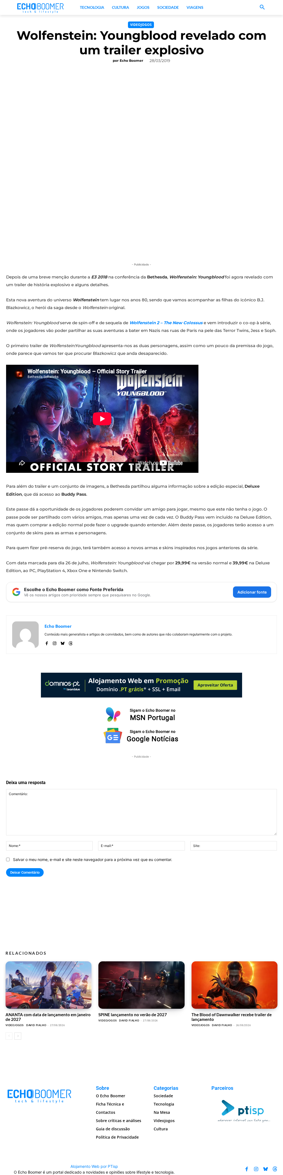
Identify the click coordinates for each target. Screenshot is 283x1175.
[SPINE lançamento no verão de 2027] (141, 984)
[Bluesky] (63, 642)
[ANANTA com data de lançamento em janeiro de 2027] (48, 984)
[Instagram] (55, 642)
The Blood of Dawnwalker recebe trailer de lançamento (232, 1017)
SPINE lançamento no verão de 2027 (132, 1014)
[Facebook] (46, 642)
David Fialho (36, 1025)
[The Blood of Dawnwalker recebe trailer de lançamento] (234, 984)
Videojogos (141, 24)
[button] (262, 7)
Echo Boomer (131, 60)
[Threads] (71, 642)
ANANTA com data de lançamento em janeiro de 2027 (48, 1017)
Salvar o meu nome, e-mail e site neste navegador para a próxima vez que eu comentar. (92, 859)
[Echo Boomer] (40, 7)
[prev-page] (9, 1036)
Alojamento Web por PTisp (94, 1166)
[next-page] (17, 1036)
